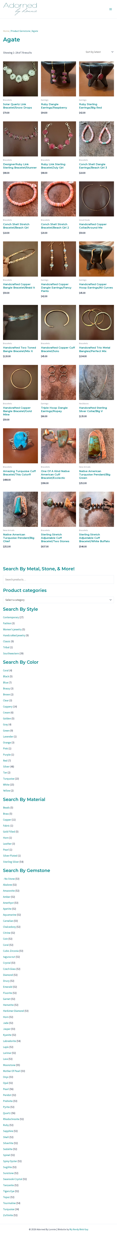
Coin (5, 938)
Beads (6, 807)
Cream (6, 712)
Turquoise (8, 778)
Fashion (7, 623)
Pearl (6, 849)
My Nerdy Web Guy (78, 1229)
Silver (6, 766)
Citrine (6, 932)
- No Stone (9, 878)
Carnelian (8, 921)
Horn (6, 837)
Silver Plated (10, 855)
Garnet (7, 999)
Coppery (7, 706)
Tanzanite (8, 1185)
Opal (5, 1083)
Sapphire (8, 1131)
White (6, 784)
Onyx (6, 1077)
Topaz (6, 1197)
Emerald (7, 987)
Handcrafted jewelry (14, 635)
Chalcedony (9, 927)
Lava (5, 1059)
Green (6, 730)
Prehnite (8, 1101)
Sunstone (8, 1173)
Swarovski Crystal (12, 1179)
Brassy (6, 688)
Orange (7, 742)
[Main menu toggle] (110, 9)
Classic (6, 641)
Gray (5, 724)
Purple (7, 754)
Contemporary (11, 617)
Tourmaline (9, 1203)
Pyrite (6, 1107)
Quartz (7, 1113)
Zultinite (8, 1215)
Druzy (6, 981)
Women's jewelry (12, 629)
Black (6, 676)
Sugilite (7, 1167)
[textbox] (57, 600)
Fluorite (7, 993)
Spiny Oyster (10, 1161)
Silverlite (8, 1143)
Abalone (7, 884)
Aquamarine (9, 914)
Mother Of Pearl (11, 1071)
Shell (6, 1137)
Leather (7, 843)
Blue (5, 682)
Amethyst (8, 902)
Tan (5, 772)
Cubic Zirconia (11, 951)
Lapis (6, 1047)
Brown (6, 694)
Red (5, 760)
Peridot (7, 1095)
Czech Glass (9, 969)
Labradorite (9, 1041)
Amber (6, 897)
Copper (7, 819)
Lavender (8, 736)
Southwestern (11, 653)
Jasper (7, 1029)
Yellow (6, 790)
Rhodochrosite (11, 1119)
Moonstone (9, 1065)
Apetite (7, 908)
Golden (7, 718)
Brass (6, 813)
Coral (6, 670)
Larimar (7, 1053)
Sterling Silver (11, 861)
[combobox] (58, 600)
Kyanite (7, 1035)
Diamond (8, 975)
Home (6, 31)
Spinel (6, 1155)
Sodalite (7, 1149)
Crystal (7, 962)
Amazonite (9, 890)
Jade (6, 1023)
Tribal (6, 647)
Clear (6, 700)
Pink (5, 748)
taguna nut (9, 957)
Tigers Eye (8, 1191)
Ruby (6, 1125)
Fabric (6, 825)
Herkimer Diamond (13, 1011)
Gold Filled (9, 831)
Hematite (8, 1005)
